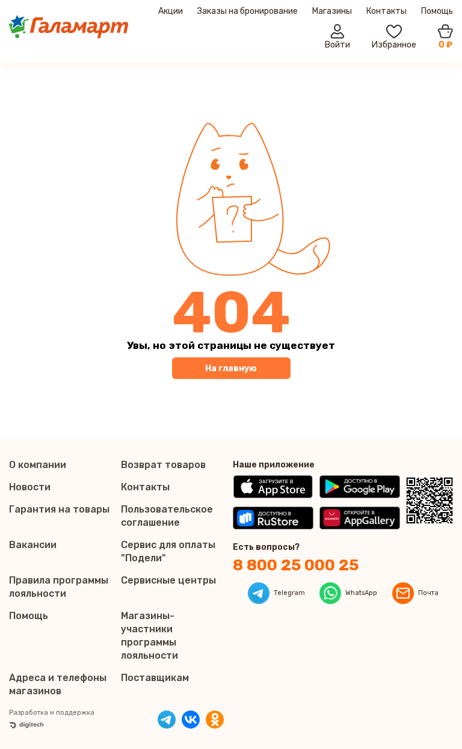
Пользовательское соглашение (167, 516)
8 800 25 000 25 (296, 565)
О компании (37, 464)
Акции (170, 11)
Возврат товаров (163, 464)
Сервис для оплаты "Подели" (168, 551)
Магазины (332, 11)
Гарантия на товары (59, 509)
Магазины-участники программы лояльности (149, 635)
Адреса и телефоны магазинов (57, 684)
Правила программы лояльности (58, 587)
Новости (30, 487)
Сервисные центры (168, 580)
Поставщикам (155, 677)
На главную (231, 368)
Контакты (386, 11)
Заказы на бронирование (247, 11)
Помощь (437, 11)
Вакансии (33, 544)
